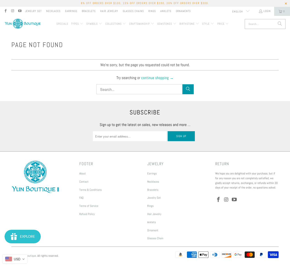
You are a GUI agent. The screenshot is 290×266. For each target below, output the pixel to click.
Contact (84, 182)
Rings (152, 11)
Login (267, 11)
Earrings (71, 11)
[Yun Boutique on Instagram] (12, 11)
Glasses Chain (155, 238)
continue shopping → (157, 77)
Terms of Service (88, 206)
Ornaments (183, 11)
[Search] (279, 24)
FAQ (81, 198)
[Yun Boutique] (23, 24)
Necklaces (53, 11)
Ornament (152, 230)
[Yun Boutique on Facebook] (5, 11)
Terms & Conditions (90, 190)
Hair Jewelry (109, 11)
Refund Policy (87, 214)
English (238, 11)
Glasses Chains (133, 11)
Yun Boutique (28, 256)
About (82, 173)
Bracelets (89, 11)
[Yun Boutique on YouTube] (20, 11)
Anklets (165, 11)
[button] (77, 24)
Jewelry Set (33, 11)
